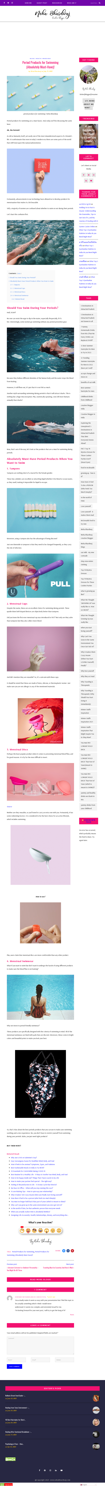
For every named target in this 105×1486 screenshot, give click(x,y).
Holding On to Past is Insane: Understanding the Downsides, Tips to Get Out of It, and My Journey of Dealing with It (88, 214)
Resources (57, 3)
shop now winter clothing (87, 563)
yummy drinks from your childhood (88, 807)
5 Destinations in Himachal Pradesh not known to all (87, 317)
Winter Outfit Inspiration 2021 (87, 720)
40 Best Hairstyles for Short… (15, 1419)
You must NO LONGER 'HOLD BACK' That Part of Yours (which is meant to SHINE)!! (88, 781)
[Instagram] (12, 3)
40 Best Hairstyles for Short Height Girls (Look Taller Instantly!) (88, 133)
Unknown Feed (89, 821)
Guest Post (42, 3)
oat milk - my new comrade (87, 554)
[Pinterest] (8, 3)
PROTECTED (8, 1485)
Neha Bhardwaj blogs (86, 545)
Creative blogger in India (88, 416)
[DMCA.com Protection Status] (10, 1459)
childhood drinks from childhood (87, 398)
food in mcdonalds (87, 467)
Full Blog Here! (89, 147)
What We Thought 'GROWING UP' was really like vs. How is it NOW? (88, 605)
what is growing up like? (88, 593)
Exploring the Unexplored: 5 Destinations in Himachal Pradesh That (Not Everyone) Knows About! (87, 433)
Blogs (32, 58)
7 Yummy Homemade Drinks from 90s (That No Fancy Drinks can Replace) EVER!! (88, 333)
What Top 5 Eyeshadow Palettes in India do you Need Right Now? (87, 233)
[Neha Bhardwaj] (52, 14)
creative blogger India (87, 407)
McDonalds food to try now (88, 522)
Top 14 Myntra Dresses (86, 572)
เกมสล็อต (83, 261)
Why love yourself (87, 671)
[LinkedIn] (86, 180)
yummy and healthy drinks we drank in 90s (88, 796)
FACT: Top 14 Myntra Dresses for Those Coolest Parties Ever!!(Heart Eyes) (88, 455)
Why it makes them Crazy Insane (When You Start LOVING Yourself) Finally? (88, 659)
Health (38, 58)
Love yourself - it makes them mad (87, 513)
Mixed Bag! (47, 58)
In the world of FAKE (86, 499)
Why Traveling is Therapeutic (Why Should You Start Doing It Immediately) (87, 697)
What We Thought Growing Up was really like (87, 618)
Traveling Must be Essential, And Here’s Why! (58, 1267)
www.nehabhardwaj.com (60, 1480)
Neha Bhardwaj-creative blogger (87, 536)
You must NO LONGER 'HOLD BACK (86, 746)
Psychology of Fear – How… (14, 1444)
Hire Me (28, 3)
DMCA (2, 1485)
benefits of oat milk (88, 382)
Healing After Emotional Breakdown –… (18, 1432)
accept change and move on (88, 375)
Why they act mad (87, 676)
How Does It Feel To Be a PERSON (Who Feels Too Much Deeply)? (87, 487)
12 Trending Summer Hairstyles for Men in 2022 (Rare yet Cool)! (88, 363)
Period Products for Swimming (23, 1251)
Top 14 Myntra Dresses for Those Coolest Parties (87, 582)
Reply (72, 1314)
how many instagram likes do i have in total (30, 1297)
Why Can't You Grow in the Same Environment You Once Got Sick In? (87, 641)
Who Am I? (71, 3)
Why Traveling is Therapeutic (87, 683)
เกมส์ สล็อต (83, 277)
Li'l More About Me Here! (89, 104)
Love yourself (86, 506)
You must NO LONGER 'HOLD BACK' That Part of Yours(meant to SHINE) (87, 762)
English (84, 1484)
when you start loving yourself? (86, 629)
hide (19, 273)
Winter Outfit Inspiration (86, 711)
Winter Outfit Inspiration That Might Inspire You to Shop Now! (87, 732)
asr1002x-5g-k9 (85, 204)
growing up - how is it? (88, 475)
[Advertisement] (52, 42)
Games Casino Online (87, 226)
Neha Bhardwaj (36, 71)
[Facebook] (4, 3)
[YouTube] (91, 180)
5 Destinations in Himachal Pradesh (87, 307)
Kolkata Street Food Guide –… (15, 1395)
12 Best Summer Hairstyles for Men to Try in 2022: (88, 349)
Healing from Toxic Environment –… (17, 1407)
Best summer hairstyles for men (87, 389)
